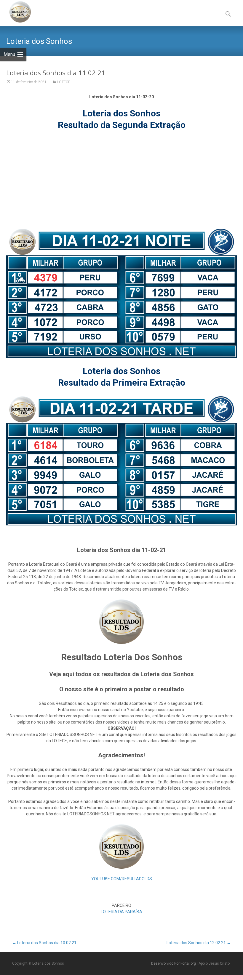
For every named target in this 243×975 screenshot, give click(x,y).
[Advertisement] (121, 179)
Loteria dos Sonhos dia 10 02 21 (44, 942)
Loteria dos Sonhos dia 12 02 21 (199, 942)
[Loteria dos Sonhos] (15, 12)
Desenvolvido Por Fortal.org (174, 963)
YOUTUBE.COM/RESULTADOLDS (121, 878)
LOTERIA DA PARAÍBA (121, 911)
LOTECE (63, 82)
